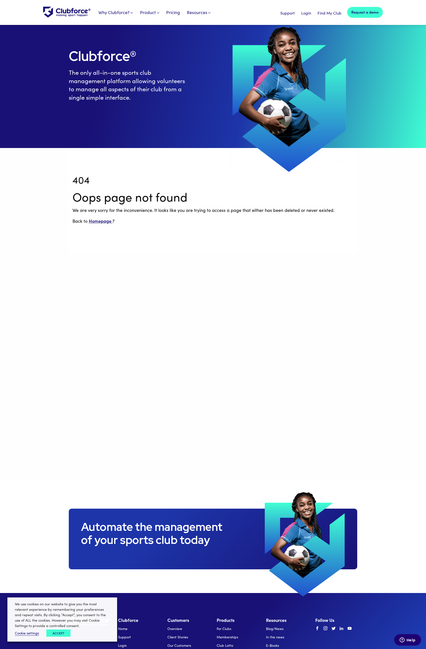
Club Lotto (225, 645)
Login (306, 13)
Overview (174, 628)
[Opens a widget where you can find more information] (407, 640)
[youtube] (350, 628)
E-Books (272, 645)
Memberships (227, 637)
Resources (197, 12)
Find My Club (329, 13)
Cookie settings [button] (27, 632)
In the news (275, 637)
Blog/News (275, 628)
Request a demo (365, 12)
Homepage (100, 221)
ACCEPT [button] (58, 633)
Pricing (173, 12)
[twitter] (334, 628)
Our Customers (179, 645)
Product (148, 12)
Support (287, 13)
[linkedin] (341, 628)
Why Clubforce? (114, 12)
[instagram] (325, 628)
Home (122, 628)
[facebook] (317, 628)
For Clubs (224, 628)
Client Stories (177, 637)
